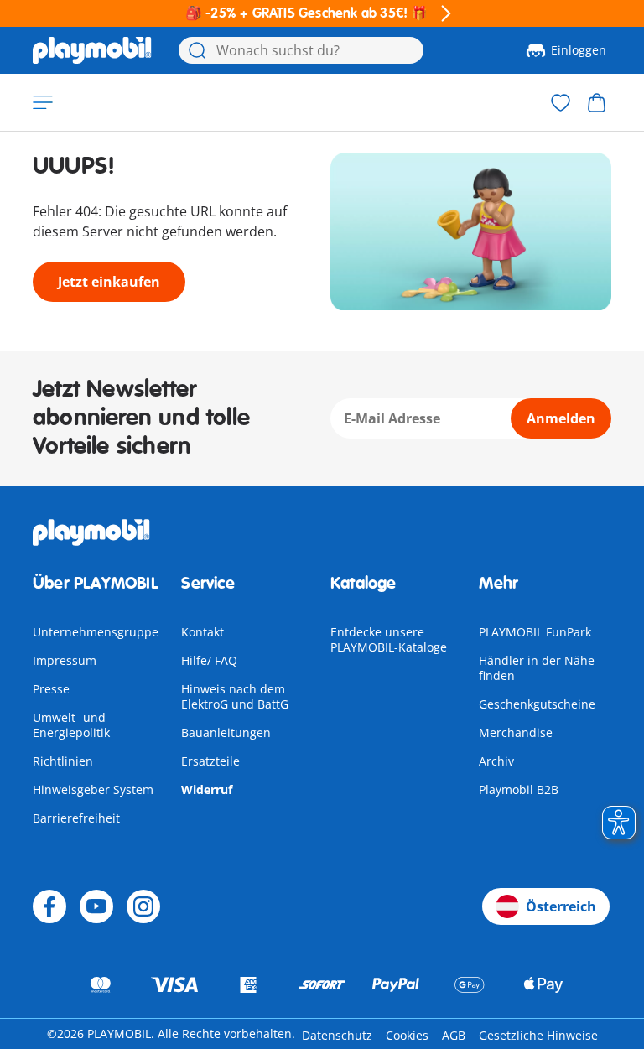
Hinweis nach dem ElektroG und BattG (234, 696)
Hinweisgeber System (93, 789)
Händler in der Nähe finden (537, 667)
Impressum (64, 660)
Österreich (561, 906)
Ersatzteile (210, 761)
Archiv (496, 761)
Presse (51, 689)
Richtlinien (63, 761)
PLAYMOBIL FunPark (535, 632)
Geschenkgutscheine (537, 704)
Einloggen (578, 50)
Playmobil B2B (518, 789)
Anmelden (561, 418)
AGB (453, 1035)
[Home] (92, 50)
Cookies (407, 1035)
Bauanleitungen (226, 732)
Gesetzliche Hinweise (538, 1035)
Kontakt (202, 632)
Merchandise (516, 732)
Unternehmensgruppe (95, 632)
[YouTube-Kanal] (96, 906)
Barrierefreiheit (76, 818)
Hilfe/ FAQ (209, 660)
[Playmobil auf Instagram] (143, 906)
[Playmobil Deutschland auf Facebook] (49, 906)
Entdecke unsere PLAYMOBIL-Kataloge (388, 639)
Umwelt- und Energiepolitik (71, 724)
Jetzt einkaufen (109, 282)
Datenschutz (337, 1035)
